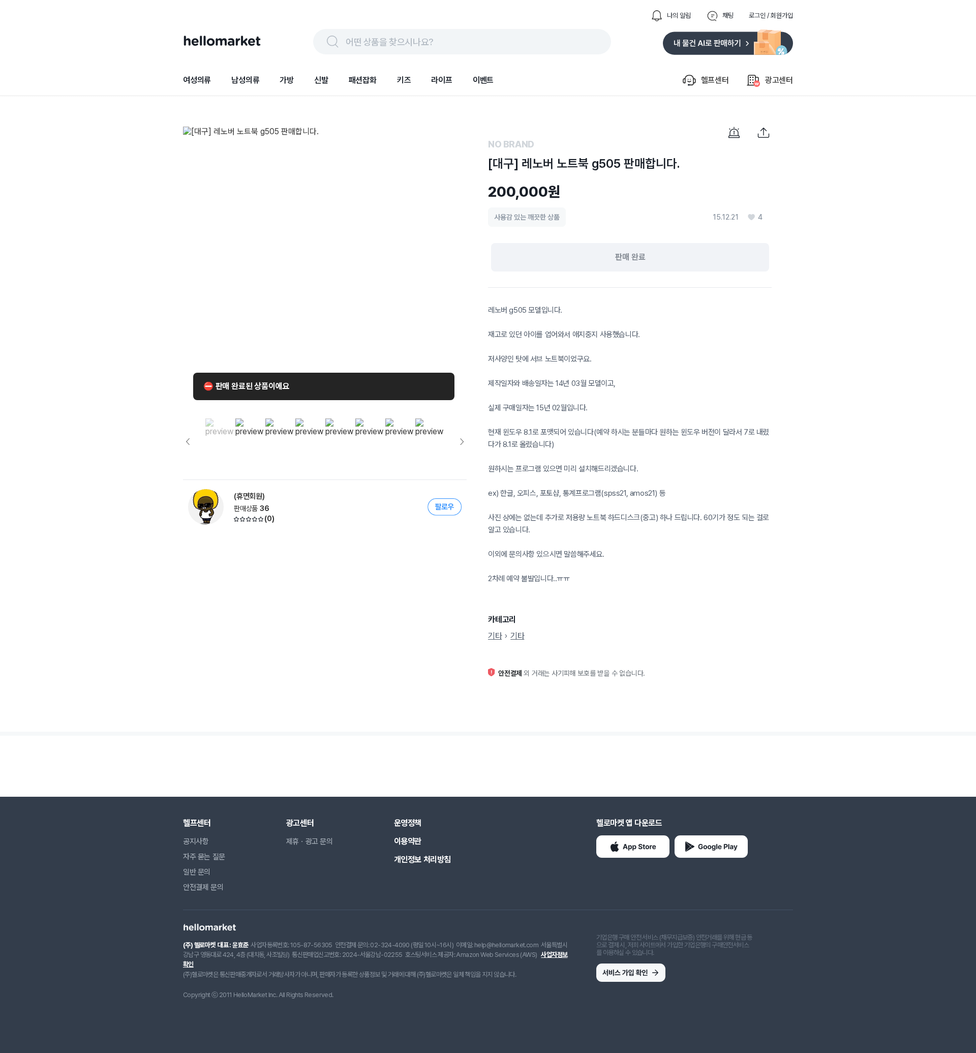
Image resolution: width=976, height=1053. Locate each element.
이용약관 (407, 841)
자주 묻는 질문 (204, 856)
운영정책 (407, 823)
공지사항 (195, 841)
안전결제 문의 (203, 887)
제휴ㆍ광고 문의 (309, 841)
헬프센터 (196, 823)
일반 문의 (196, 872)
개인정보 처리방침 (422, 859)
